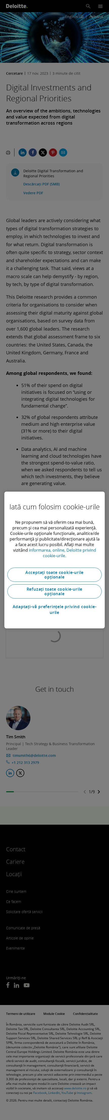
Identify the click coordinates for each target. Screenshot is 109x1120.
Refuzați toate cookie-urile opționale (55, 591)
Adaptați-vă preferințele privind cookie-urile (55, 609)
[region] (54, 560)
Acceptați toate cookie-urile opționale (54, 575)
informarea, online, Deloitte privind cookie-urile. (62, 552)
